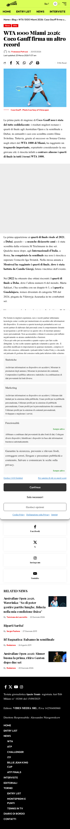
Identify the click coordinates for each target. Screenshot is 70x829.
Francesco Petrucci (19, 51)
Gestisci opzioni (35, 507)
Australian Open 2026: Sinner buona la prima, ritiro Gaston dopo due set (24, 658)
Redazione (11, 645)
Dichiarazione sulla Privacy (38, 514)
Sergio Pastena (13, 631)
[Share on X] (18, 63)
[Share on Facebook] (11, 63)
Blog (14, 19)
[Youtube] (35, 575)
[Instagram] (35, 560)
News (7, 25)
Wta (15, 25)
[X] (35, 544)
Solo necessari (35, 497)
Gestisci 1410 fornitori (13, 477)
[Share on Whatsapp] (24, 63)
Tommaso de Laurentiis (17, 617)
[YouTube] (16, 687)
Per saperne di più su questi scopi (52, 477)
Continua (35, 487)
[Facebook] (35, 528)
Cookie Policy (19, 514)
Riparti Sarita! (14, 625)
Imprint (54, 514)
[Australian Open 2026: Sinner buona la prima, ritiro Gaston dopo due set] (57, 656)
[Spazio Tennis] (12, 3)
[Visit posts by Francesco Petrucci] (5, 52)
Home (7, 19)
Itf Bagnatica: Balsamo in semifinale (29, 639)
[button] (39, 4)
